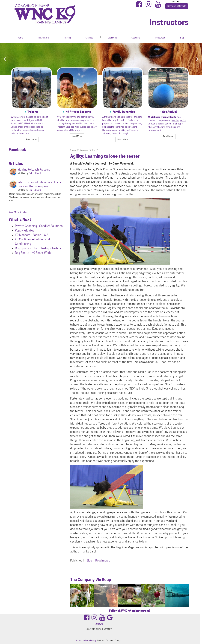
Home (20, 37)
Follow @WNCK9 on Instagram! (129, 610)
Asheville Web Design (86, 640)
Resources (160, 37)
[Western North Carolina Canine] (56, 14)
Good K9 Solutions (51, 226)
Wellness (112, 37)
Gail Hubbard (35, 173)
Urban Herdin (40, 248)
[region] (101, 59)
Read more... (102, 560)
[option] (82, 595)
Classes (89, 37)
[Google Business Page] (110, 619)
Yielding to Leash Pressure (34, 169)
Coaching (135, 37)
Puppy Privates (24, 230)
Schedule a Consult (176, 6)
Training (67, 37)
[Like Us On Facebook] (140, 6)
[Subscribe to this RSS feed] (186, 146)
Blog (182, 37)
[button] (4, 59)
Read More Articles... (19, 212)
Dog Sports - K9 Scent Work (33, 252)
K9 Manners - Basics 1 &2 (32, 235)
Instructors (43, 37)
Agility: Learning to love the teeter (105, 156)
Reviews (99, 624)
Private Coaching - (27, 226)
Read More (31, 139)
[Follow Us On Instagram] (149, 6)
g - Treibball (55, 248)
